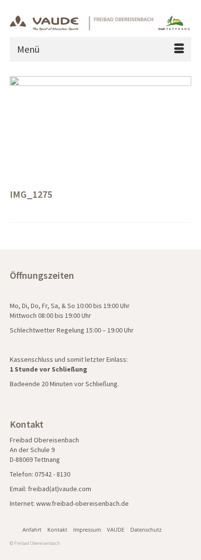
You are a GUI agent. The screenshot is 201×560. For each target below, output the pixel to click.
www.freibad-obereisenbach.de (82, 503)
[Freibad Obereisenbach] (100, 22)
